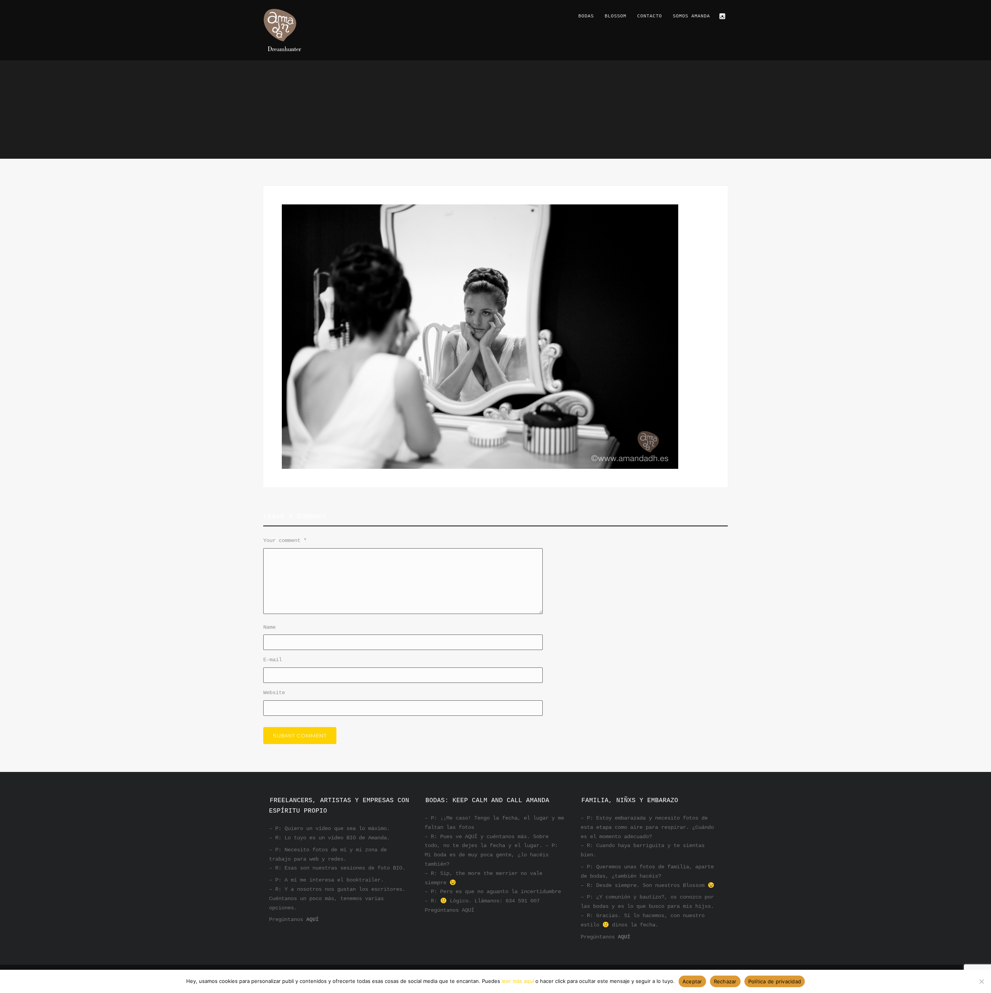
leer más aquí (518, 981)
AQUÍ (312, 919)
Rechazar (725, 981)
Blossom (615, 16)
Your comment (285, 540)
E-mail (272, 660)
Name (269, 627)
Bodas (586, 16)
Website (274, 692)
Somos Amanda (691, 16)
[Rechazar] (981, 981)
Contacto (649, 16)
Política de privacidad (774, 981)
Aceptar (692, 981)
